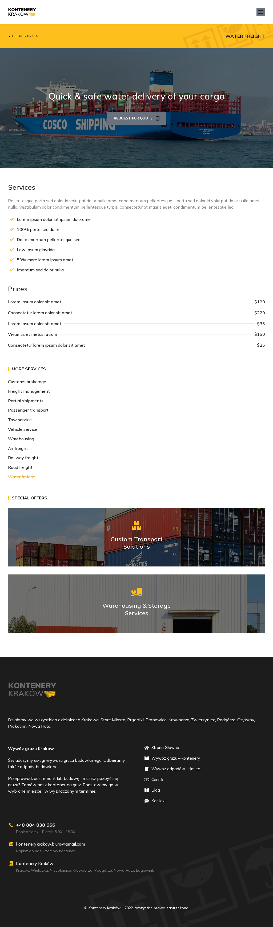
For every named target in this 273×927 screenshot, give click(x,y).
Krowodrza (83, 870)
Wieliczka (39, 870)
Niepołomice (60, 870)
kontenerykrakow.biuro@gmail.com (50, 844)
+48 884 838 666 (35, 825)
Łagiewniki (145, 870)
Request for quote (133, 118)
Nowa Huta (124, 870)
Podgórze (103, 870)
